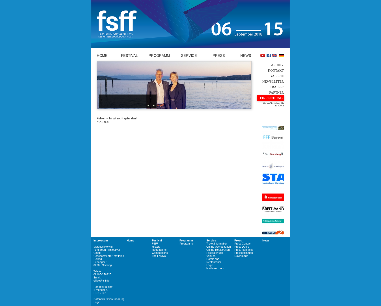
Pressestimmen (243, 252)
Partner (276, 92)
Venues (210, 256)
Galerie (277, 76)
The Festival (159, 256)
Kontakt (276, 70)
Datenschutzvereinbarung (109, 299)
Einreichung (271, 98)
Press (219, 55)
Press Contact (242, 243)
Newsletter (273, 81)
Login (96, 302)
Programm (159, 55)
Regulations (159, 249)
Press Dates (241, 246)
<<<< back (103, 121)
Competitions (160, 252)
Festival (129, 55)
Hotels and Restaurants (213, 261)
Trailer (277, 87)
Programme (186, 243)
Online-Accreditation (218, 246)
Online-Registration (218, 249)
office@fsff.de (101, 280)
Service (189, 55)
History (156, 246)
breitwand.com (215, 268)
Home (102, 55)
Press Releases (243, 249)
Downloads (241, 256)
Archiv (277, 65)
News (245, 55)
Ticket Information (217, 243)
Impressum (100, 240)
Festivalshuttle (215, 252)
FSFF (155, 243)
